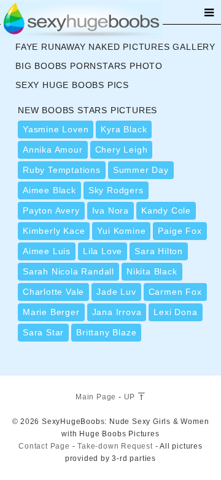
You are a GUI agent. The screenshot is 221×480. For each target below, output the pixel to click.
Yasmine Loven (55, 129)
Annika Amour (53, 149)
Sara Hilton (158, 251)
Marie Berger (51, 312)
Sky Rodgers (116, 190)
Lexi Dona (175, 312)
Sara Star (43, 332)
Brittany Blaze (106, 332)
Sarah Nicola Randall (68, 271)
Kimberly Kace (54, 231)
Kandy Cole (166, 210)
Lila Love (102, 251)
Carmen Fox (175, 292)
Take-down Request (115, 446)
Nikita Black (151, 271)
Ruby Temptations (62, 170)
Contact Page (44, 446)
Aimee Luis (47, 251)
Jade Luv (116, 292)
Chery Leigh (121, 149)
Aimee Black (49, 190)
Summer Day (141, 170)
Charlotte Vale (53, 292)
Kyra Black (124, 129)
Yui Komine (121, 231)
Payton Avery (51, 210)
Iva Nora (110, 210)
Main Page (96, 397)
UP (131, 397)
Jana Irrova (117, 312)
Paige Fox (179, 231)
